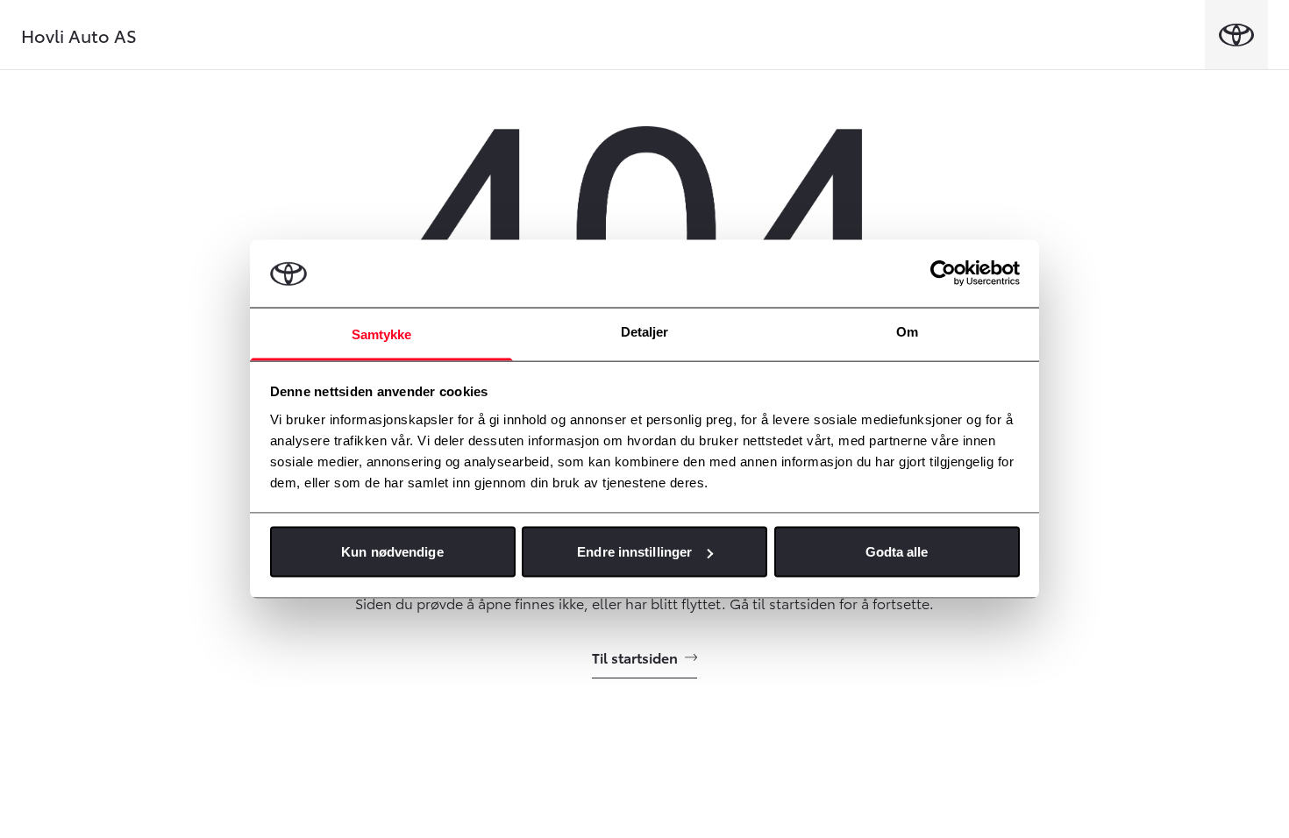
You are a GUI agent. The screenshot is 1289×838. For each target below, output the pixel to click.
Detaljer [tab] (645, 330)
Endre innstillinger (634, 551)
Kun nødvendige (392, 551)
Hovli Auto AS (79, 35)
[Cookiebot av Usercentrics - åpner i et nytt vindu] (943, 273)
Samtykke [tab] (382, 333)
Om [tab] (907, 330)
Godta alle (897, 551)
